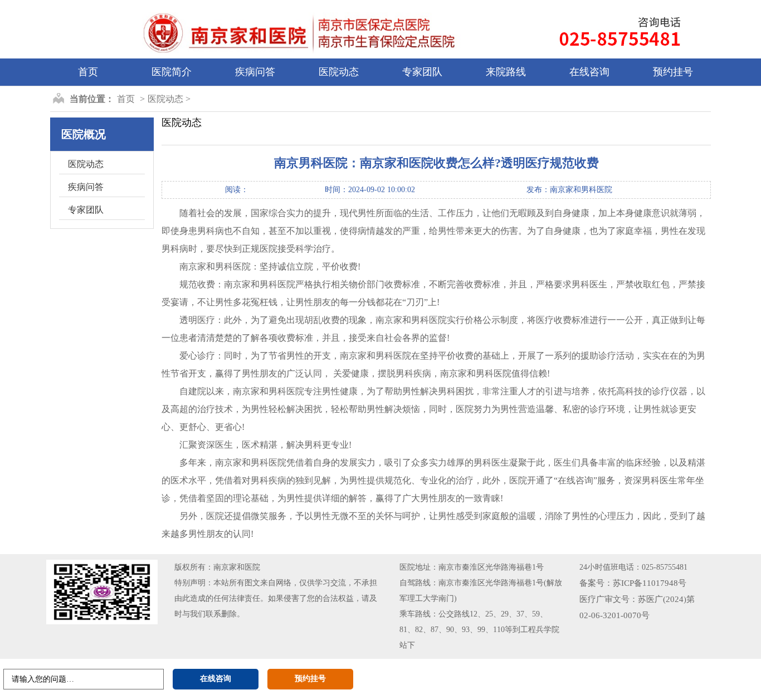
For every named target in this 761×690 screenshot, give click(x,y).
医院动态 (339, 71)
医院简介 (172, 71)
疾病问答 (255, 71)
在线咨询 (589, 71)
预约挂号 (673, 71)
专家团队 (422, 71)
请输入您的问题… (43, 679)
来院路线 (506, 71)
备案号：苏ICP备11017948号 (632, 583)
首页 (88, 71)
